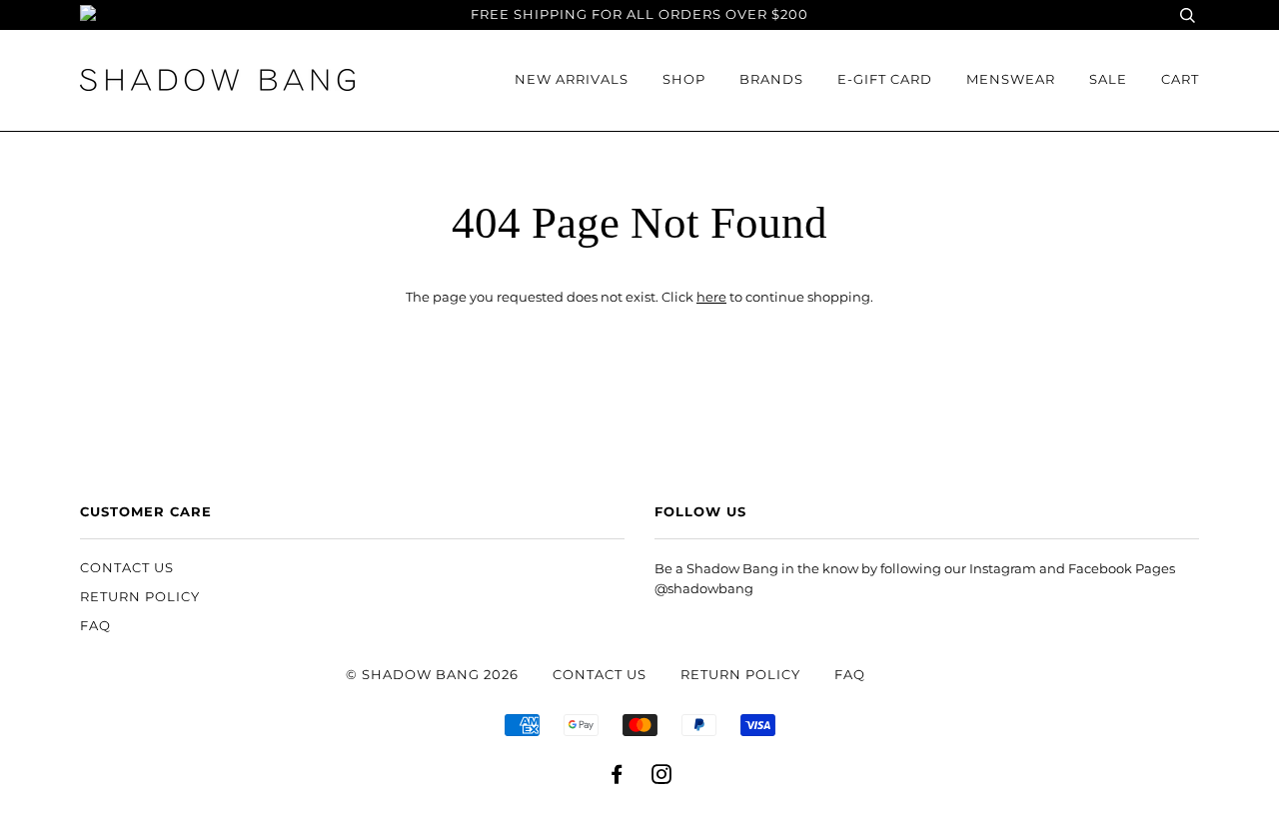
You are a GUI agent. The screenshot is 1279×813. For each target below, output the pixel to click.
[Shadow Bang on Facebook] (617, 777)
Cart (1180, 79)
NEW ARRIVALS (572, 79)
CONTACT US (127, 567)
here (711, 297)
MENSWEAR (1010, 79)
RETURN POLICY (140, 596)
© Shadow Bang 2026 (432, 674)
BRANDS (771, 79)
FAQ (95, 625)
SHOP (683, 79)
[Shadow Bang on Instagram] (661, 777)
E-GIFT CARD (884, 79)
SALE (1108, 79)
